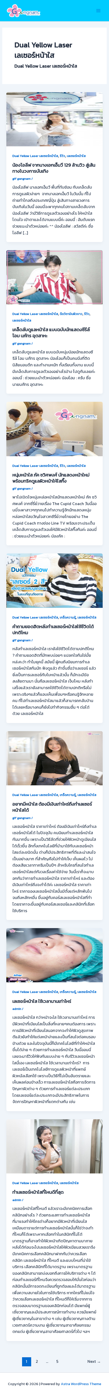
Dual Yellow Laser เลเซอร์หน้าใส (35, 155)
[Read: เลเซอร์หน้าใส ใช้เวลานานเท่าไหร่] (54, 955)
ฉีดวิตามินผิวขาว (71, 313)
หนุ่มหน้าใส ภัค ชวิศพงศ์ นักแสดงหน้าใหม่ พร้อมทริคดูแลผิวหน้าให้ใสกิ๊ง (50, 477)
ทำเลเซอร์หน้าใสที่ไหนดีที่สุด (38, 1192)
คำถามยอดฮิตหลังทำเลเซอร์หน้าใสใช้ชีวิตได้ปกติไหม (53, 629)
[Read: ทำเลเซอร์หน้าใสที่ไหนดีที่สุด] (54, 1146)
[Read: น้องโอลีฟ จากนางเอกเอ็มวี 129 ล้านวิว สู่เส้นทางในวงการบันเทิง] (54, 118)
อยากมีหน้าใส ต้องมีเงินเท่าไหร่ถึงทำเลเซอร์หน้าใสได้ (52, 807)
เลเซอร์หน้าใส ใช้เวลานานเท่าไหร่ (41, 1001)
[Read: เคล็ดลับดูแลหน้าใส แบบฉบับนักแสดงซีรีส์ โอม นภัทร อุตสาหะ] (54, 277)
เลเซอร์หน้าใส (76, 155)
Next (94, 1361)
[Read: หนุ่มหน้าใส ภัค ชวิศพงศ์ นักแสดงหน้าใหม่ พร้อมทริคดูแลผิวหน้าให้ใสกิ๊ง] (54, 428)
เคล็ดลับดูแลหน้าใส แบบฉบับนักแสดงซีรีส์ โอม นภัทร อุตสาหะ (51, 332)
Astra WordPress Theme (81, 1384)
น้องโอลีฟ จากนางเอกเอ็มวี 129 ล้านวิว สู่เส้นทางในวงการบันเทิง (53, 168)
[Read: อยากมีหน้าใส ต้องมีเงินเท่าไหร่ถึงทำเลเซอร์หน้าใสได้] (54, 758)
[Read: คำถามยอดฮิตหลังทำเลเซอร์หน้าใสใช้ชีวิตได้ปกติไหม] (54, 580)
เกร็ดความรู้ (68, 617)
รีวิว (62, 155)
